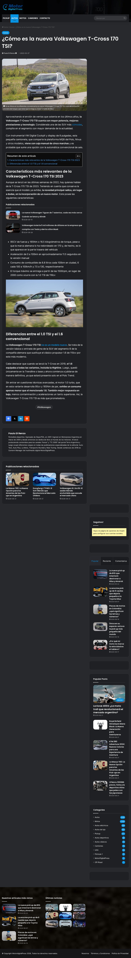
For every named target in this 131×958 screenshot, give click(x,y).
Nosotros (85, 953)
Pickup (6, 18)
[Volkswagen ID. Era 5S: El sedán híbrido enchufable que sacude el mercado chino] (71, 479)
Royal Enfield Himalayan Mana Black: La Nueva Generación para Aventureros (117, 728)
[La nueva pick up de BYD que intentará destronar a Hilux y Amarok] (100, 574)
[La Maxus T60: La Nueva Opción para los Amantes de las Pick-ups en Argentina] (17, 479)
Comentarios (121, 561)
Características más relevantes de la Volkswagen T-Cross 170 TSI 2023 (44, 160)
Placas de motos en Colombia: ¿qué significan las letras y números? (117, 611)
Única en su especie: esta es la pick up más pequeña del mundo (116, 629)
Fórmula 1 (99, 854)
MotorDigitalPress (102, 858)
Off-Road (98, 862)
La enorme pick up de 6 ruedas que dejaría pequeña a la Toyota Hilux (116, 593)
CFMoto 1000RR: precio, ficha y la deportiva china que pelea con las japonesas (117, 787)
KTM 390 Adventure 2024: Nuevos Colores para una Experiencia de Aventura (117, 748)
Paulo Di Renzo (9, 53)
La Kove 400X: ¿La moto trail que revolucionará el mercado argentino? (108, 709)
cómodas (77, 124)
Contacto (45, 18)
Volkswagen (45, 407)
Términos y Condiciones (100, 953)
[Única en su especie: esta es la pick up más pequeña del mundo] (100, 626)
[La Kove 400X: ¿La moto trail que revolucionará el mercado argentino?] (52, 907)
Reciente (107, 561)
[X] (14, 418)
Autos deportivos (102, 838)
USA (96, 850)
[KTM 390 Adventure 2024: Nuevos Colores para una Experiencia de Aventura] (100, 745)
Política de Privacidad (120, 953)
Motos (22, 18)
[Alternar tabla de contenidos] (77, 156)
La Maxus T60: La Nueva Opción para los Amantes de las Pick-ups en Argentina (17, 492)
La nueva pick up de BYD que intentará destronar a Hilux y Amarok (117, 576)
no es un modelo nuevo (54, 345)
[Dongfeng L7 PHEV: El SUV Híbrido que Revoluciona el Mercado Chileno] (44, 479)
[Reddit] (26, 418)
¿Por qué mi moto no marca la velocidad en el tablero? (116, 645)
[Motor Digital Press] (13, 7)
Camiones (33, 18)
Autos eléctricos (101, 825)
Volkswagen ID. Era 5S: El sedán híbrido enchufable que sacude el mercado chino (71, 492)
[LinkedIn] (20, 418)
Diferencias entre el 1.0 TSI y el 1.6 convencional (33, 163)
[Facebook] (8, 418)
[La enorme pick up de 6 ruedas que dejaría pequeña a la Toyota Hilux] (100, 592)
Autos (14, 18)
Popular (95, 561)
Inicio (5, 27)
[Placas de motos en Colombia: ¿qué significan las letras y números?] (100, 609)
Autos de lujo (100, 830)
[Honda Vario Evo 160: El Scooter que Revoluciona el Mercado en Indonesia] (79, 923)
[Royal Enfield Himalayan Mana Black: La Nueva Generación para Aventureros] (100, 724)
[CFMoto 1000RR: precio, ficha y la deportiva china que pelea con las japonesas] (100, 786)
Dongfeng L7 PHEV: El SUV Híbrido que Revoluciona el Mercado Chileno (44, 492)
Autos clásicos (101, 842)
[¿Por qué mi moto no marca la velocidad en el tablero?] (100, 645)
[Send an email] (16, 53)
